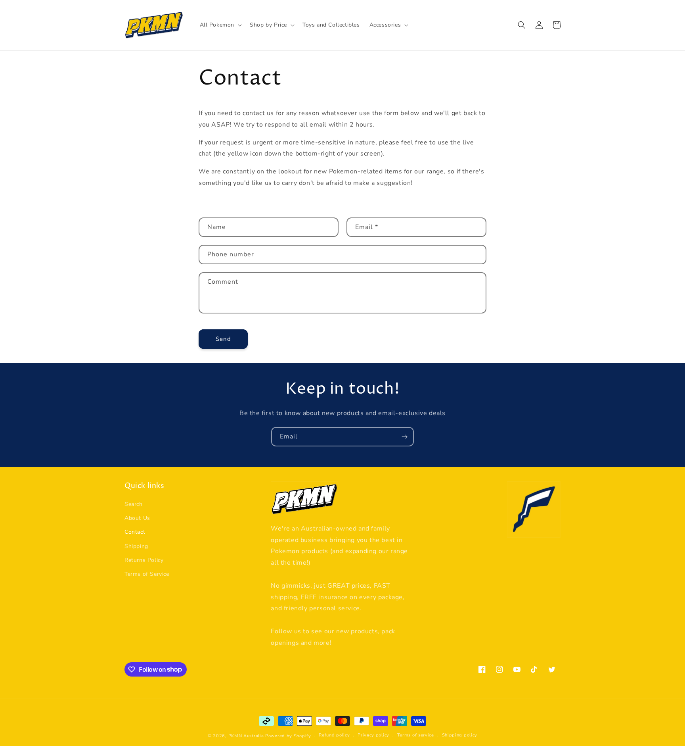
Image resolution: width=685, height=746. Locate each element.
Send (223, 339)
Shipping (136, 546)
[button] (220, 25)
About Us (137, 518)
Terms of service (415, 735)
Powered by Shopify (288, 736)
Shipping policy (460, 735)
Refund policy (334, 735)
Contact (134, 532)
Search (133, 504)
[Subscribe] (404, 436)
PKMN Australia (246, 736)
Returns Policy (143, 560)
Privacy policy (373, 735)
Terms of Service (146, 574)
